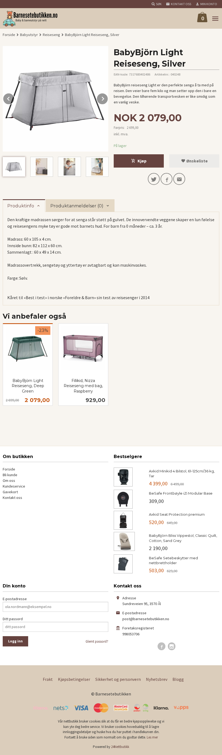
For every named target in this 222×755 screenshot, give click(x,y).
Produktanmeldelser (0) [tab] (76, 205)
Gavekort (10, 491)
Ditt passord (13, 618)
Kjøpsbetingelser (74, 679)
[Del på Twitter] (154, 179)
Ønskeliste (196, 161)
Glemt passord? (97, 641)
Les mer (152, 737)
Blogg (178, 679)
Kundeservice (14, 486)
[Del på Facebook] (166, 179)
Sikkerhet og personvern (118, 679)
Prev (14, 98)
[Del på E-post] (179, 179)
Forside (9, 34)
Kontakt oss (12, 497)
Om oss (9, 480)
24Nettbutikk (120, 746)
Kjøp (142, 161)
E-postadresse (15, 598)
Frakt (48, 679)
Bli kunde (10, 474)
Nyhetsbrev (156, 679)
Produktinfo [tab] (20, 205)
